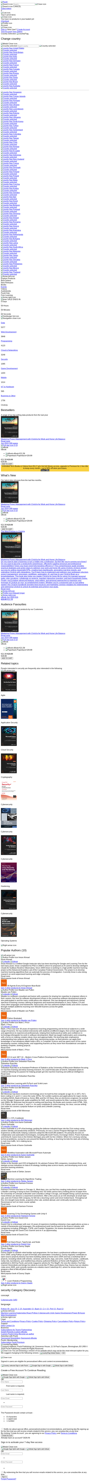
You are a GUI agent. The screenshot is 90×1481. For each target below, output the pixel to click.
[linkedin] (5, 962)
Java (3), (14, 1309)
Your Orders (17, 32)
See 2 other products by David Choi (15, 1244)
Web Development (8, 1315)
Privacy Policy (25, 1321)
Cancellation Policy (66, 1321)
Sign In (4, 1477)
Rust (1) (60, 1309)
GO (63, 1353)
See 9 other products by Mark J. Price (16, 1059)
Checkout (5, 21)
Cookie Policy (37, 1321)
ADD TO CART (7, 464)
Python (35, 1313)
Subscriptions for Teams (11, 1330)
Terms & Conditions (69, 1433)
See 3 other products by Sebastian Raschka (19, 1086)
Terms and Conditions (10, 1321)
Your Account (6, 32)
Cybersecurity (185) (9, 1300)
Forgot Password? (8, 1479)
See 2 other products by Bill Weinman (16, 1120)
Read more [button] (5, 441)
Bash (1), (39, 1309)
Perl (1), (53, 1309)
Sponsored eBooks (29, 1338)
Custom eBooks (20, 1332)
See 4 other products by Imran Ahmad (16, 988)
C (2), (20, 1309)
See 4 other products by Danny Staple (16, 1283)
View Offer (45, 470)
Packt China (13, 1334)
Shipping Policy (50, 1321)
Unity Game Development (61, 1313)
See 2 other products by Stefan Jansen (17, 1181)
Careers (4, 1334)
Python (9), (5, 1309)
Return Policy (79, 1321)
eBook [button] (3, 450)
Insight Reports (7, 1332)
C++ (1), (46, 1309)
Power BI (76, 1313)
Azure (82, 1313)
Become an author (26, 1334)
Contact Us (10, 1326)
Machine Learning (8, 1313)
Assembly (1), (29, 1309)
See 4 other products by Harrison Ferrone (18, 1216)
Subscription (6, 9)
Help (3, 1326)
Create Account (23, 29)
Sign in (4, 29)
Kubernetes (21, 1313)
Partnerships (26, 1330)
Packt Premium (18, 1342)
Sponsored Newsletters (10, 1338)
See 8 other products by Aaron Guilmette (17, 1155)
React (29, 1313)
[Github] (14, 962)
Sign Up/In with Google (17, 1377)
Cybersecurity (44, 1313)
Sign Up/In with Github (41, 1377)
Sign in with (21, 1365)
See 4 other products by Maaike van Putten (19, 1020)
